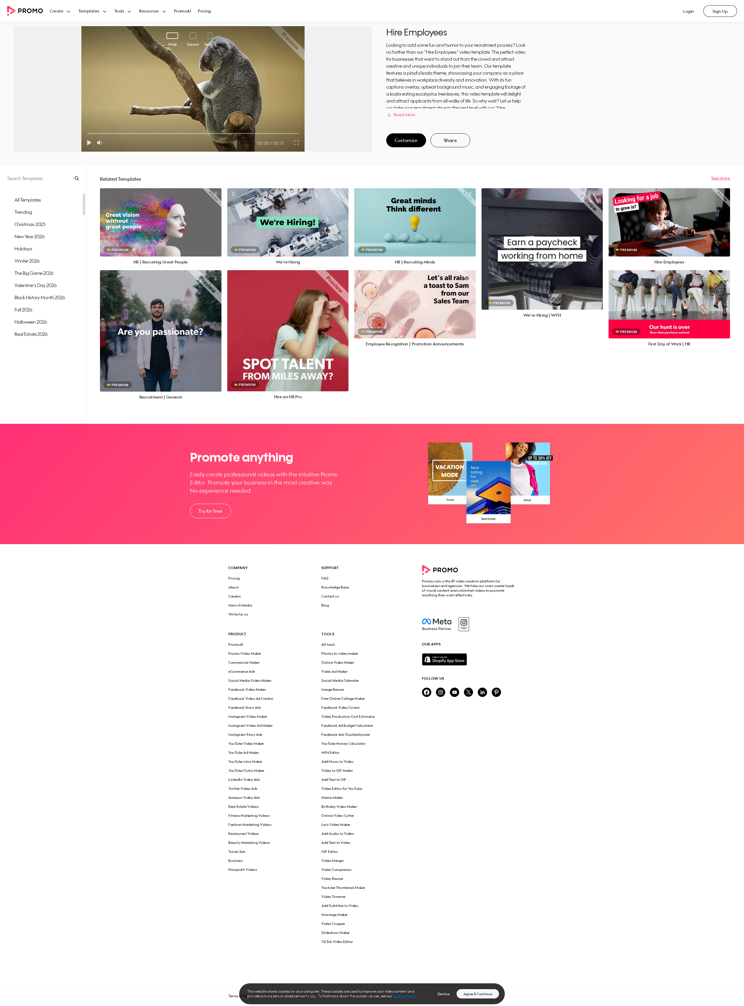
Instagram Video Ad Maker (250, 725)
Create (56, 10)
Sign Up (720, 11)
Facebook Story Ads (244, 707)
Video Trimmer (333, 896)
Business (235, 860)
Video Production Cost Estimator (348, 716)
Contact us (330, 596)
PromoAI (182, 10)
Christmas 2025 (30, 224)
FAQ (325, 578)
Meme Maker (332, 797)
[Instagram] (463, 624)
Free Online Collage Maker (343, 698)
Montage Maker (334, 914)
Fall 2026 (23, 310)
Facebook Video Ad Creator (250, 698)
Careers (234, 596)
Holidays (23, 249)
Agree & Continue (478, 994)
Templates (88, 10)
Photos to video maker (339, 653)
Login (688, 11)
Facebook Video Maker (247, 689)
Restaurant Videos (243, 833)
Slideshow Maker (335, 932)
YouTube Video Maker (246, 743)
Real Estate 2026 (31, 334)
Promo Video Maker (244, 653)
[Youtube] (454, 693)
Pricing (204, 10)
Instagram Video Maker (247, 716)
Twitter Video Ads (242, 788)
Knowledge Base (335, 587)
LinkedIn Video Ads (244, 779)
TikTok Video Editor (337, 941)
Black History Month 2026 (40, 297)
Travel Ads (236, 851)
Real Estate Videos (243, 806)
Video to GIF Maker (337, 770)
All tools (328, 644)
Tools (119, 10)
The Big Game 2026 (34, 273)
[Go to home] (28, 11)
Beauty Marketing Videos (249, 842)
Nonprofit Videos (242, 869)
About (233, 587)
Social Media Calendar (340, 680)
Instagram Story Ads (245, 734)
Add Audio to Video (337, 833)
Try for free (210, 511)
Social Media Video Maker (249, 680)
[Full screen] (296, 142)
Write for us (238, 614)
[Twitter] (468, 693)
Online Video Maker (337, 662)
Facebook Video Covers (340, 707)
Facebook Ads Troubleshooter (345, 734)
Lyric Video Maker (335, 824)
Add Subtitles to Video (339, 905)
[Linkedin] (482, 693)
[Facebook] (436, 624)
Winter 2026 (27, 261)
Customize (406, 140)
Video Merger (332, 860)
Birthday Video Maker (339, 806)
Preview (160, 216)
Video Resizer (332, 878)
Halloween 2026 (31, 322)
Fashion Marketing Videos (249, 824)
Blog (325, 605)
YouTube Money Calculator (343, 743)
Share (450, 140)
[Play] (89, 142)
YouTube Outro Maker (246, 770)
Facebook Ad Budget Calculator (347, 725)
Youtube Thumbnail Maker (343, 887)
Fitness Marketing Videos (249, 815)
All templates (28, 200)
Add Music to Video (337, 761)
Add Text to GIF (333, 779)
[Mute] (100, 142)
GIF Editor (329, 851)
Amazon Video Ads (244, 797)
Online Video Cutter (337, 815)
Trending (23, 212)
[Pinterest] (496, 693)
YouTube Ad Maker (243, 752)
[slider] (87, 133)
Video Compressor (336, 869)
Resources (149, 10)
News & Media (240, 605)
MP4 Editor (330, 752)
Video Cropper (333, 923)
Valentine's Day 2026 (36, 285)
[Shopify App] (469, 659)
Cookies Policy (404, 996)
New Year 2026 (29, 236)
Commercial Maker (244, 662)
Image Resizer (332, 689)
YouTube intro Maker (245, 761)
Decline (444, 994)
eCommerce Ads (241, 671)
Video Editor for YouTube (341, 788)
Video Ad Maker (334, 671)
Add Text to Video (335, 842)
